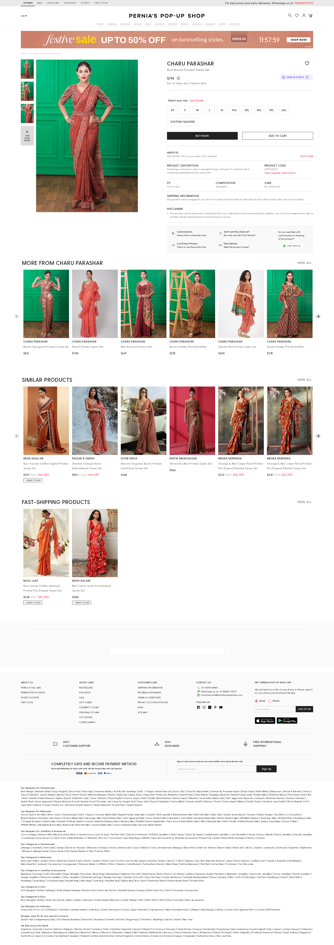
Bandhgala (294, 860)
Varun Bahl (205, 798)
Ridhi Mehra (262, 791)
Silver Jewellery (71, 877)
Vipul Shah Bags (131, 838)
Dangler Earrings (112, 877)
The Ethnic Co (281, 814)
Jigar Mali (26, 805)
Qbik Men (173, 818)
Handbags (273, 877)
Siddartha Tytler (80, 798)
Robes (162, 860)
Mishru (111, 794)
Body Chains (164, 874)
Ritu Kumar (294, 794)
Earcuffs (136, 874)
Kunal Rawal (238, 814)
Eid (58, 919)
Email (262, 700)
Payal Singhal (115, 798)
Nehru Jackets (73, 900)
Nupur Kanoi (136, 794)
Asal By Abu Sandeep (125, 791)
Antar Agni (87, 791)
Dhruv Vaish (54, 814)
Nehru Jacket (40, 860)
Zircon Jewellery (282, 874)
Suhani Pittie (220, 838)
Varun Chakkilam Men (125, 824)
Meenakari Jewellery (237, 874)
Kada (205, 877)
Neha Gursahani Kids (177, 909)
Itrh (306, 801)
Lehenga (50, 890)
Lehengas (26, 847)
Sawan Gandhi (195, 801)
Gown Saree (56, 851)
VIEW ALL (304, 262)
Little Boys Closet (98, 909)
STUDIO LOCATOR (30, 697)
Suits (80, 860)
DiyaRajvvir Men (303, 818)
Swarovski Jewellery (261, 874)
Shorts (170, 860)
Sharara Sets (125, 847)
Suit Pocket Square (136, 860)
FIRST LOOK (101, 2)
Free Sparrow (156, 909)
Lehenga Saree (40, 851)
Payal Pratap (186, 794)
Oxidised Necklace (193, 877)
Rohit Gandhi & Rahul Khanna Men (241, 821)
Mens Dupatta (28, 864)
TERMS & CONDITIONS (149, 697)
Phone (276, 700)
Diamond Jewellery (51, 877)
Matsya (208, 801)
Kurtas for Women (75, 847)
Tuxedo (270, 860)
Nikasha (193, 798)
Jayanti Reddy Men (102, 824)
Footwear (231, 864)
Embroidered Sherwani (107, 900)
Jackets (258, 847)
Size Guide (197, 100)
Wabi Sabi (216, 814)
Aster (173, 834)
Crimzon (260, 838)
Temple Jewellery (30, 877)
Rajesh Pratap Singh (241, 794)
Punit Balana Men (112, 818)
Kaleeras (125, 874)
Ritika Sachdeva (236, 838)
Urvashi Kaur (118, 805)
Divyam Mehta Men (106, 814)
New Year (188, 919)
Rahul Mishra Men (190, 821)
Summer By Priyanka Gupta (225, 791)
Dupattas (294, 847)
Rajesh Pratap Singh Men (132, 814)
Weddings (158, 919)
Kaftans (145, 847)
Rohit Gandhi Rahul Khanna (155, 798)
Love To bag (101, 834)
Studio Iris (57, 805)
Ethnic (111, 864)
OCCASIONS (85, 717)
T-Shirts (180, 860)
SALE (81, 697)
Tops (136, 847)
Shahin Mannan (102, 805)
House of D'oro (256, 834)
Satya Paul (74, 791)
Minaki (269, 834)
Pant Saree (71, 851)
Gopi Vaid (142, 801)
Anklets (190, 874)
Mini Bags (86, 880)
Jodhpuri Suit (258, 860)
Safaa (282, 801)
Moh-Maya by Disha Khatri (62, 834)
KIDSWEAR (70, 2)
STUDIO (85, 2)
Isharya (42, 834)
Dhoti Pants (190, 847)
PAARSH (140, 821)
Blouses (27, 851)
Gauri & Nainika (29, 794)
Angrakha (282, 860)
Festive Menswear (189, 864)
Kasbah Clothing (66, 821)
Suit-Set (199, 860)
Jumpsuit (42, 864)
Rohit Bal (306, 794)
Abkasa (255, 818)
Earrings (37, 874)
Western (121, 864)
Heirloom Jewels (204, 874)
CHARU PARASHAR (190, 63)
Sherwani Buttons (215, 860)
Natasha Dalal (43, 791)
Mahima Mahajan (97, 794)
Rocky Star (179, 791)
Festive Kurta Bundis (153, 864)
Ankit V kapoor (86, 814)
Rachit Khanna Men (228, 818)
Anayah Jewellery (303, 834)
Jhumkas (127, 877)
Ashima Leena (179, 798)
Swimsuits (281, 847)
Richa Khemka (295, 801)
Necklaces (26, 874)
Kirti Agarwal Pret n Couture (249, 909)
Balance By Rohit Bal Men (76, 824)
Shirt (141, 900)
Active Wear (217, 864)
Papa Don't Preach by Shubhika (160, 794)
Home (24, 53)
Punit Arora (173, 821)
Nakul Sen (122, 794)
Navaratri (87, 919)
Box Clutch (140, 880)
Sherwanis (92, 847)
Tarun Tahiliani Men (156, 818)
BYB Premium (273, 909)
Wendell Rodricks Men (49, 824)
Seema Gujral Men (270, 821)
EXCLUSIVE (85, 692)
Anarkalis (37, 847)
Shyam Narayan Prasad (66, 801)
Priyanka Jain (104, 801)
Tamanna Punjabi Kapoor (78, 805)
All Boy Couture (224, 909)
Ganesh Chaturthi (115, 919)
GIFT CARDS (85, 702)
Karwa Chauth (173, 919)
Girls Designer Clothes (32, 890)
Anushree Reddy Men (205, 818)
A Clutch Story (58, 838)
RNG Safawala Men (211, 821)
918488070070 (303, 3)
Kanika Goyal (88, 801)
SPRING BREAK (28, 824)
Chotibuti (64, 909)
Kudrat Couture (85, 821)
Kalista (60, 794)
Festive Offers (102, 851)
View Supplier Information (280, 172)
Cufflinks (102, 864)
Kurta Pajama (241, 860)
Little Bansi (51, 909)
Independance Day (45, 919)
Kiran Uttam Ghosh (76, 794)
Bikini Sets (238, 847)
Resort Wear (224, 847)
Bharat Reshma (29, 818)
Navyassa (114, 909)
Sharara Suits (89, 890)
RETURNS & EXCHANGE (149, 692)
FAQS (140, 707)
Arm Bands (178, 874)
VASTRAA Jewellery (159, 834)
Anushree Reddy (103, 791)
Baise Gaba (248, 791)
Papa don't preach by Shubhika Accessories (174, 838)
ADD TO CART (278, 135)
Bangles (75, 874)
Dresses (104, 847)
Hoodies (152, 860)
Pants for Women (207, 847)
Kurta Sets (49, 847)
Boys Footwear (175, 900)
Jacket (124, 900)
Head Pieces (148, 874)
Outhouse (141, 834)
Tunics (154, 847)
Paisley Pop (205, 838)
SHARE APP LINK (304, 709)
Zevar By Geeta (194, 834)
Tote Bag (98, 880)
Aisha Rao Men (268, 818)
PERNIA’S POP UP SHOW (33, 692)
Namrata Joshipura (254, 798)
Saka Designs (208, 909)
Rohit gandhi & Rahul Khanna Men (174, 814)
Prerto (251, 838)
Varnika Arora (85, 834)
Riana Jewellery (283, 834)
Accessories (55, 864)
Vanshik (151, 814)
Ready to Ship (86, 851)
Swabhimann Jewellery (217, 834)
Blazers (189, 860)
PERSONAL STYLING (89, 712)
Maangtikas (113, 874)
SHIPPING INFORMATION (150, 687)
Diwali (24, 919)
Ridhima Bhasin (278, 794)
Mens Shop (172, 864)
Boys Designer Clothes (32, 900)
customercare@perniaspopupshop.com (221, 695)
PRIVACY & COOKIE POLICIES (153, 702)
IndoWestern (134, 864)
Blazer (133, 900)
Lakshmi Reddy (79, 909)
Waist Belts (295, 877)
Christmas (145, 919)
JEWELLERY (53, 2)
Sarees (60, 847)
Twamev (251, 814)
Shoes (213, 877)
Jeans (229, 860)
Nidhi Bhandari (76, 838)
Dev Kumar (55, 818)
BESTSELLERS (86, 687)
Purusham (296, 814)
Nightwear (306, 847)
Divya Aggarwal (43, 801)
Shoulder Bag (112, 880)
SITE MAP (142, 712)
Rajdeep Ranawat (219, 794)
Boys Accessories (195, 900)
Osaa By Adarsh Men (197, 791)
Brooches (249, 864)
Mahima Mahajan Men (106, 821)
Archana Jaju (270, 801)
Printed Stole (197, 880)
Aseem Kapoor (135, 805)
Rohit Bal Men (201, 814)
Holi (32, 919)
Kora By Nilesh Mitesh (150, 824)
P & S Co (39, 909)
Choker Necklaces (171, 877)
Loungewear (70, 864)
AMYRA (145, 838)
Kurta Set (103, 890)
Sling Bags (39, 880)
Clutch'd (130, 834)
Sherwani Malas (86, 864)
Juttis (238, 877)
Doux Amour (42, 838)
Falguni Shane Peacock (159, 791)
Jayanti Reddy (47, 794)
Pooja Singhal (59, 791)
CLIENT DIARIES (87, 722)
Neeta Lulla (218, 798)
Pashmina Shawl (157, 880)
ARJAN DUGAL (285, 818)
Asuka (227, 814)
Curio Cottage (28, 834)
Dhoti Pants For (155, 890)
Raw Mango (27, 791)
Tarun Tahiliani (98, 798)
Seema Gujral (63, 798)
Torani (217, 801)
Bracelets (56, 874)
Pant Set (205, 864)
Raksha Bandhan (71, 919)
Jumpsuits (269, 847)
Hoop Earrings (152, 877)
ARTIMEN (244, 818)
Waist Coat (108, 860)
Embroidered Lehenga (68, 890)
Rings (66, 874)
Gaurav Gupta (132, 798)
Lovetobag (28, 838)
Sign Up (266, 768)
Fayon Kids (27, 909)
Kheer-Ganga (265, 814)
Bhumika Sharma (276, 798)
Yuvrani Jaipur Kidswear (134, 909)
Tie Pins (120, 860)
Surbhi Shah (27, 801)
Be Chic (103, 838)
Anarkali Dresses (126, 890)
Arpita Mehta (178, 801)
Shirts (52, 860)
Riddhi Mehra (261, 794)
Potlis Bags (249, 877)
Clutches (261, 877)
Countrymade (69, 814)
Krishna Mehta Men (73, 818)
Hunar (181, 834)
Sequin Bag (127, 880)
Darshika (43, 818)
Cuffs (47, 874)
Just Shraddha (238, 834)
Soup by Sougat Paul (124, 801)
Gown (113, 847)
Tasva (24, 814)
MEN (39, 2)
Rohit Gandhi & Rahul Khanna (38, 798)
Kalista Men (50, 821)
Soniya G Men (289, 821)
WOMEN (27, 2)
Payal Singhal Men (155, 821)
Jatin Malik (186, 818)
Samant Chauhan (295, 798)
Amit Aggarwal (234, 798)
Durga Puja (132, 919)
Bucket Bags (72, 880)
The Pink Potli (117, 834)
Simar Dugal (229, 801)
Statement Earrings (91, 877)
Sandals (222, 877)
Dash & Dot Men (37, 814)
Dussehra (99, 919)
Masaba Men (127, 821)
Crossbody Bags (55, 880)
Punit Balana (201, 794)
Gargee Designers (32, 821)
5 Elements (91, 838)
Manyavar (276, 791)
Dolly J (141, 791)
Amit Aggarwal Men (134, 818)
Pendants (220, 874)
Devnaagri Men (93, 818)
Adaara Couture (41, 805)
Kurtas (72, 860)
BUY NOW (202, 135)
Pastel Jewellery (301, 874)
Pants (87, 860)
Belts (230, 877)
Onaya (306, 791)
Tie (240, 864)
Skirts (249, 847)
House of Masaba (159, 801)
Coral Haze (115, 838)
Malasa (241, 801)
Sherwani (62, 860)
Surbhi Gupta (254, 801)
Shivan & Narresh (292, 791)
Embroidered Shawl (178, 880)
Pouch (284, 877)
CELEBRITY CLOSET (89, 707)
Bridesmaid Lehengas (170, 847)
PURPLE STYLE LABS (31, 687)
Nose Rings (99, 874)
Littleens (194, 909)
